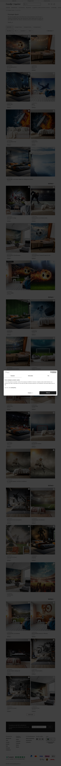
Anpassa (30, 392)
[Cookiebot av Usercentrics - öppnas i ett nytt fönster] (51, 372)
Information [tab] (30, 375)
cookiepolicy (13, 387)
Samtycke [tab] (13, 375)
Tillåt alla (48, 392)
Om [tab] (48, 375)
